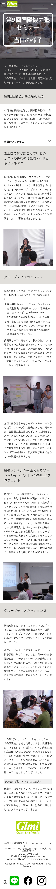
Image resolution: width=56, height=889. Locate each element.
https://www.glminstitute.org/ (33, 859)
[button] (3, 4)
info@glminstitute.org (33, 856)
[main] (28, 30)
